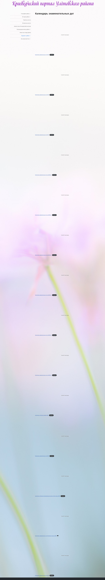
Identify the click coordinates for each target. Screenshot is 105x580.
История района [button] (26, 16)
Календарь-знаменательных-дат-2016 (42, 94)
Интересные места (26, 23)
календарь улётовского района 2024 (41, 415)
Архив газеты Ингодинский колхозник (22, 26)
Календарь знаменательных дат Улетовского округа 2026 (45, 535)
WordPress (21, 578)
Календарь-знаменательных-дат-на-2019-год (43, 174)
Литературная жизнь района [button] (23, 29)
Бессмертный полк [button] (25, 38)
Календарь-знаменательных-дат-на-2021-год (43, 255)
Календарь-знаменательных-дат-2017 (42, 134)
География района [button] (25, 13)
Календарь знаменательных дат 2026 (42, 575)
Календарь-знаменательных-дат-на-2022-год (43, 295)
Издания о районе (25, 35)
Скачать (51, 54)
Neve (11, 578)
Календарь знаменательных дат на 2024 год (43, 375)
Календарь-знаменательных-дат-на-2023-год (43, 335)
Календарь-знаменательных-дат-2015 (42, 54)
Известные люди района (25, 32)
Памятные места (27, 20)
